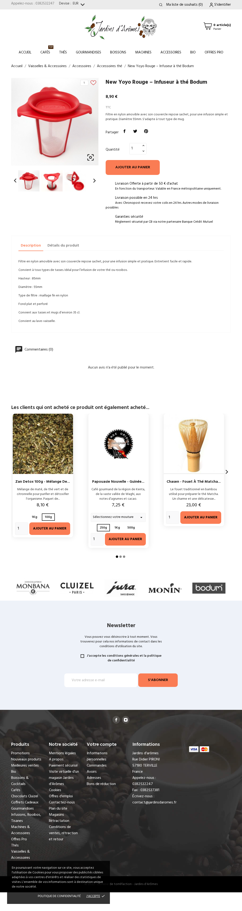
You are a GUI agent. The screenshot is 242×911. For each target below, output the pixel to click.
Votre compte (102, 744)
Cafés (46, 50)
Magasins (56, 815)
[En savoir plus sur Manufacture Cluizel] (33, 588)
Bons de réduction (101, 784)
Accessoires (170, 52)
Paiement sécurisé (63, 766)
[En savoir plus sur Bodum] (165, 588)
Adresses (94, 778)
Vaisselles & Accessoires (20, 855)
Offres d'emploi (61, 796)
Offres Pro (214, 52)
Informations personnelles (97, 756)
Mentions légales (62, 753)
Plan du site (58, 809)
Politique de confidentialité (59, 896)
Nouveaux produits (26, 759)
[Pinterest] (146, 131)
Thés (63, 52)
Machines (143, 52)
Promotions (20, 753)
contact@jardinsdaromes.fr (154, 802)
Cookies (55, 790)
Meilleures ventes (25, 766)
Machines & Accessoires (20, 830)
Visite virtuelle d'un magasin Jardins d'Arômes (64, 778)
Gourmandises (88, 52)
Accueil (25, 52)
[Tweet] (135, 131)
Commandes (97, 766)
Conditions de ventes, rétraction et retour (63, 833)
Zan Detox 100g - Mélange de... (42, 482)
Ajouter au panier (132, 167)
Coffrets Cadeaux (25, 802)
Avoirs (92, 772)
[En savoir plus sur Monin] (121, 588)
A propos (56, 759)
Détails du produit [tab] (63, 246)
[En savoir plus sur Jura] (77, 588)
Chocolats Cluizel (24, 796)
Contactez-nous (62, 802)
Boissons (118, 52)
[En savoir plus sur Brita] (209, 588)
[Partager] (125, 131)
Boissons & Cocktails (20, 781)
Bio (193, 52)
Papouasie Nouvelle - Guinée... (118, 482)
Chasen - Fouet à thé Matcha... (194, 482)
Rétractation (59, 821)
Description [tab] (31, 246)
